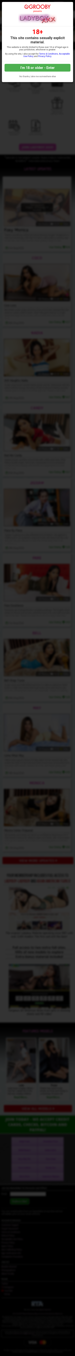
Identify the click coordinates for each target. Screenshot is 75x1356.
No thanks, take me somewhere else (37, 76)
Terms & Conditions (48, 54)
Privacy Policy (44, 56)
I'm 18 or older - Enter (37, 68)
